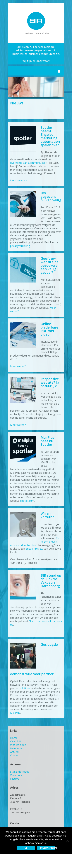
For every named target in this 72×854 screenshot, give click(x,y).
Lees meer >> (18, 180)
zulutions (25, 688)
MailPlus (15, 712)
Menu (59, 71)
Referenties (17, 748)
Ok (26, 848)
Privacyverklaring (47, 848)
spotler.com (27, 500)
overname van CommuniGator (28, 162)
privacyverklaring (20, 246)
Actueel (14, 752)
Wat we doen (18, 745)
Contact (15, 755)
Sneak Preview (34, 548)
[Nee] (67, 841)
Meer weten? (18, 366)
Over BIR (15, 741)
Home (14, 738)
